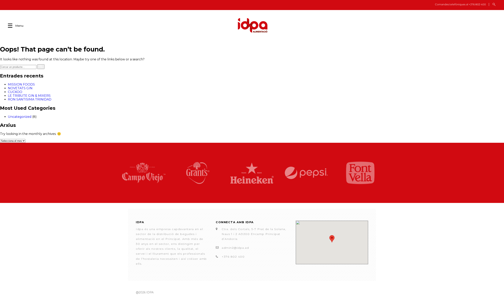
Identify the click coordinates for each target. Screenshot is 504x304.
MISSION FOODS (21, 84)
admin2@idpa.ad (235, 248)
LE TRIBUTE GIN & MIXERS (29, 96)
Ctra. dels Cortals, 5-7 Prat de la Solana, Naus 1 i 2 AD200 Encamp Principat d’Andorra (254, 234)
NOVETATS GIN (20, 88)
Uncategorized (20, 117)
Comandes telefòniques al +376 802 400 (460, 4)
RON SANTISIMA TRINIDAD (29, 99)
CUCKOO (15, 92)
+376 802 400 (233, 256)
